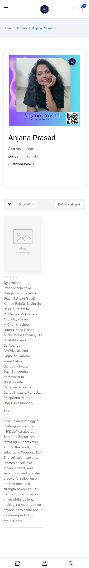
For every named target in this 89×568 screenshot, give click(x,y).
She (6, 410)
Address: (15, 149)
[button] (81, 9)
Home (8, 28)
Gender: (14, 156)
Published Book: (20, 164)
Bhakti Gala (24, 298)
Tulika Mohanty (21, 403)
